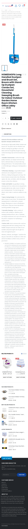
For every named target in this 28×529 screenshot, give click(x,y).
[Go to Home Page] (2, 10)
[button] (21, 354)
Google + (11, 124)
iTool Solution (5, 525)
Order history (5, 487)
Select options (7, 377)
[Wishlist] (19, 6)
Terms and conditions (7, 491)
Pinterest (14, 124)
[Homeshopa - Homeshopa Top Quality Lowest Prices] (9, 5)
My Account (4, 486)
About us (4, 482)
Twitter (5, 124)
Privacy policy (5, 489)
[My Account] (16, 6)
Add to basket (17, 118)
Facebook (3, 124)
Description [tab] (7, 134)
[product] (4, 392)
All (6, 113)
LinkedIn (8, 124)
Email (17, 124)
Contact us (4, 484)
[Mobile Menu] (3, 5)
